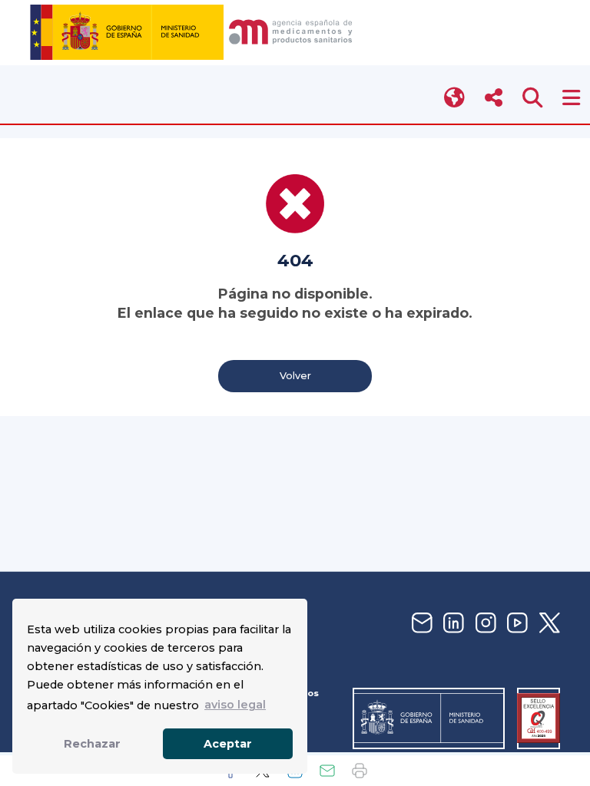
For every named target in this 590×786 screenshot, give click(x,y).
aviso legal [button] (235, 705)
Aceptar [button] (228, 744)
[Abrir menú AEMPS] (571, 98)
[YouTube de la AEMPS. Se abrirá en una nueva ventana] (515, 624)
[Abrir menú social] (493, 98)
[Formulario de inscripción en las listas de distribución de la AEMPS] (420, 624)
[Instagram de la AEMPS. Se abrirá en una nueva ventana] (484, 624)
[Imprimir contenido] (359, 770)
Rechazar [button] (92, 744)
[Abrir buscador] (532, 98)
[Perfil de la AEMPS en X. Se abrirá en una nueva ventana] (547, 624)
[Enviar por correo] (327, 770)
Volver (295, 375)
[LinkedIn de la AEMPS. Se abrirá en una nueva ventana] (451, 624)
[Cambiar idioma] (455, 98)
